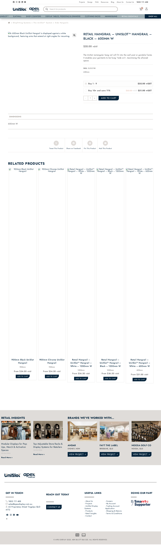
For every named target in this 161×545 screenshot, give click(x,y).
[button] (108, 140)
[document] (80, 272)
